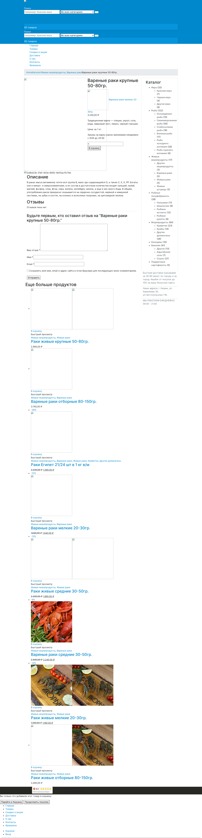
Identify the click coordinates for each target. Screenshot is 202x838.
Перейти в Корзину (11, 802)
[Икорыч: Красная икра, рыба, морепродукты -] (41, 3)
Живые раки (164, 179)
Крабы (160, 229)
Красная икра (164, 90)
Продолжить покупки (36, 802)
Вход (8, 834)
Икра (154, 87)
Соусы (160, 258)
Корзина (9, 831)
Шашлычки (163, 205)
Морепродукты (159, 222)
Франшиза (35, 65)
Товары (34, 48)
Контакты (35, 62)
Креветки (162, 225)
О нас (33, 58)
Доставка (35, 55)
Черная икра (164, 97)
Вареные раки (164, 173)
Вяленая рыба (164, 133)
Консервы (156, 242)
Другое (161, 248)
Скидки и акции (38, 52)
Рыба (154, 110)
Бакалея (155, 245)
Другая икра (163, 104)
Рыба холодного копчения (162, 143)
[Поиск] (96, 12)
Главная (34, 45)
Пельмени (162, 202)
